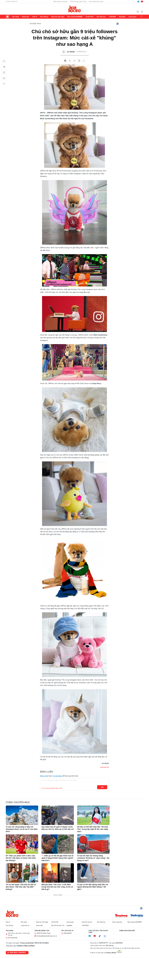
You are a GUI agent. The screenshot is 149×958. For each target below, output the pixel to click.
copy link (74, 61)
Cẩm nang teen (117, 922)
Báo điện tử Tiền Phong (74, 9)
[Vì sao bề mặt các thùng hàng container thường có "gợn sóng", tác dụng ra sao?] (93, 844)
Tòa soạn (9, 930)
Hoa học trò (12, 914)
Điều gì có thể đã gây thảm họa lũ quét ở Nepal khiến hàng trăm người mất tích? (57, 858)
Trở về (4, 84)
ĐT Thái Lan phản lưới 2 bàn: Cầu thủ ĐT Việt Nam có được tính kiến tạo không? (21, 858)
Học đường (44, 16)
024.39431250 (12, 938)
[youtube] (142, 1)
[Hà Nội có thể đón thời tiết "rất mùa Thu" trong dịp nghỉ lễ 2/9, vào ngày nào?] (93, 815)
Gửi (102, 787)
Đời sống (15, 16)
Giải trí (34, 16)
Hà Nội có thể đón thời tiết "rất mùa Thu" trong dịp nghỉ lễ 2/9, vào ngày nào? (92, 829)
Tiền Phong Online (60, 1)
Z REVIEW (112, 16)
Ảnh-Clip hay (101, 16)
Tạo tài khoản (57, 776)
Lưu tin (4, 73)
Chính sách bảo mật (127, 930)
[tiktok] (101, 936)
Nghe (4, 61)
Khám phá (25, 16)
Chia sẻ (4, 67)
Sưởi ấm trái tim (87, 922)
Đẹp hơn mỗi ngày (57, 16)
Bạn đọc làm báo (18, 952)
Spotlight (122, 16)
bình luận (84, 61)
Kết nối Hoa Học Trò (57, 925)
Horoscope (132, 16)
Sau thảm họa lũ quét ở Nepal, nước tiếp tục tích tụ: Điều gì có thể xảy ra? (57, 828)
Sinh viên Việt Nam (96, 1)
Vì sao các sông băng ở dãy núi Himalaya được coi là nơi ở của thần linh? (22, 829)
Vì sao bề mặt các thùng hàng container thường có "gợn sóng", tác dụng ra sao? (93, 858)
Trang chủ (7, 16)
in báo (79, 61)
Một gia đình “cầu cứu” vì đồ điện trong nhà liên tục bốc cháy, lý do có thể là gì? (57, 887)
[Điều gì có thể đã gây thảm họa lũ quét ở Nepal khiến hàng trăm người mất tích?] (57, 844)
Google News (117, 23)
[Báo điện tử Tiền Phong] (121, 916)
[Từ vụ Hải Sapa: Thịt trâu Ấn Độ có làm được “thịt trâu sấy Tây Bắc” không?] (22, 873)
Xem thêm (141, 16)
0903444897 (68, 933)
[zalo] (106, 936)
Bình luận (4, 78)
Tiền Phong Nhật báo (78, 1)
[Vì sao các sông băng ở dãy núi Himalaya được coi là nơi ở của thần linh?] (22, 815)
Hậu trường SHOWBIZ (75, 16)
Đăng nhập (44, 776)
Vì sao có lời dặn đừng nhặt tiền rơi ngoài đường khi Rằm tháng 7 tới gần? (92, 887)
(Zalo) (48, 933)
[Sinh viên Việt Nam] (137, 916)
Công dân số (25, 925)
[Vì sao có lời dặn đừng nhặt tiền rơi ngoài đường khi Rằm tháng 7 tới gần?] (93, 873)
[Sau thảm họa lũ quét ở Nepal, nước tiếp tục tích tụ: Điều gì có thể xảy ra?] (57, 815)
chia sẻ (65, 61)
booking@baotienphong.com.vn (47, 936)
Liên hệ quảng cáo (41, 930)
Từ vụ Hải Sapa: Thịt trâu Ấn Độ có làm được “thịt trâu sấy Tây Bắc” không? (21, 887)
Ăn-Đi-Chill (89, 16)
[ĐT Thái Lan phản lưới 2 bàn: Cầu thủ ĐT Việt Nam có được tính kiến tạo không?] (22, 844)
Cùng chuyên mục (18, 802)
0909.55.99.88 (41, 933)
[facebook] (138, 1)
